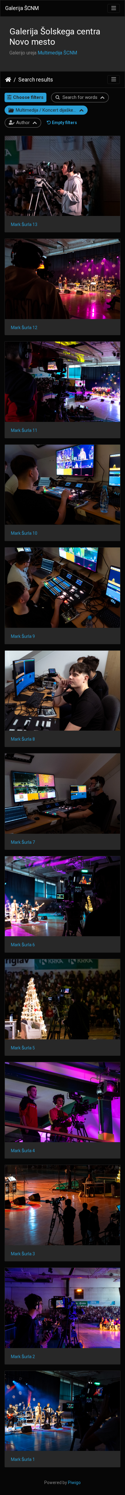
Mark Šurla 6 (23, 944)
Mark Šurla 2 (23, 1356)
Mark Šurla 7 (23, 842)
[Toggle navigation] (113, 8)
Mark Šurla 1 (23, 1459)
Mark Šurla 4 (23, 1150)
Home (8, 80)
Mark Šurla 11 (24, 430)
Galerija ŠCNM (22, 8)
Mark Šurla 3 (23, 1253)
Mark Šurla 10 (24, 533)
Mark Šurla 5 (23, 1047)
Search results (35, 80)
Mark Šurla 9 (23, 636)
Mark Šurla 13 (24, 224)
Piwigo (74, 1482)
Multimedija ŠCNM (57, 53)
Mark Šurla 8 (23, 739)
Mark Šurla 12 (24, 327)
